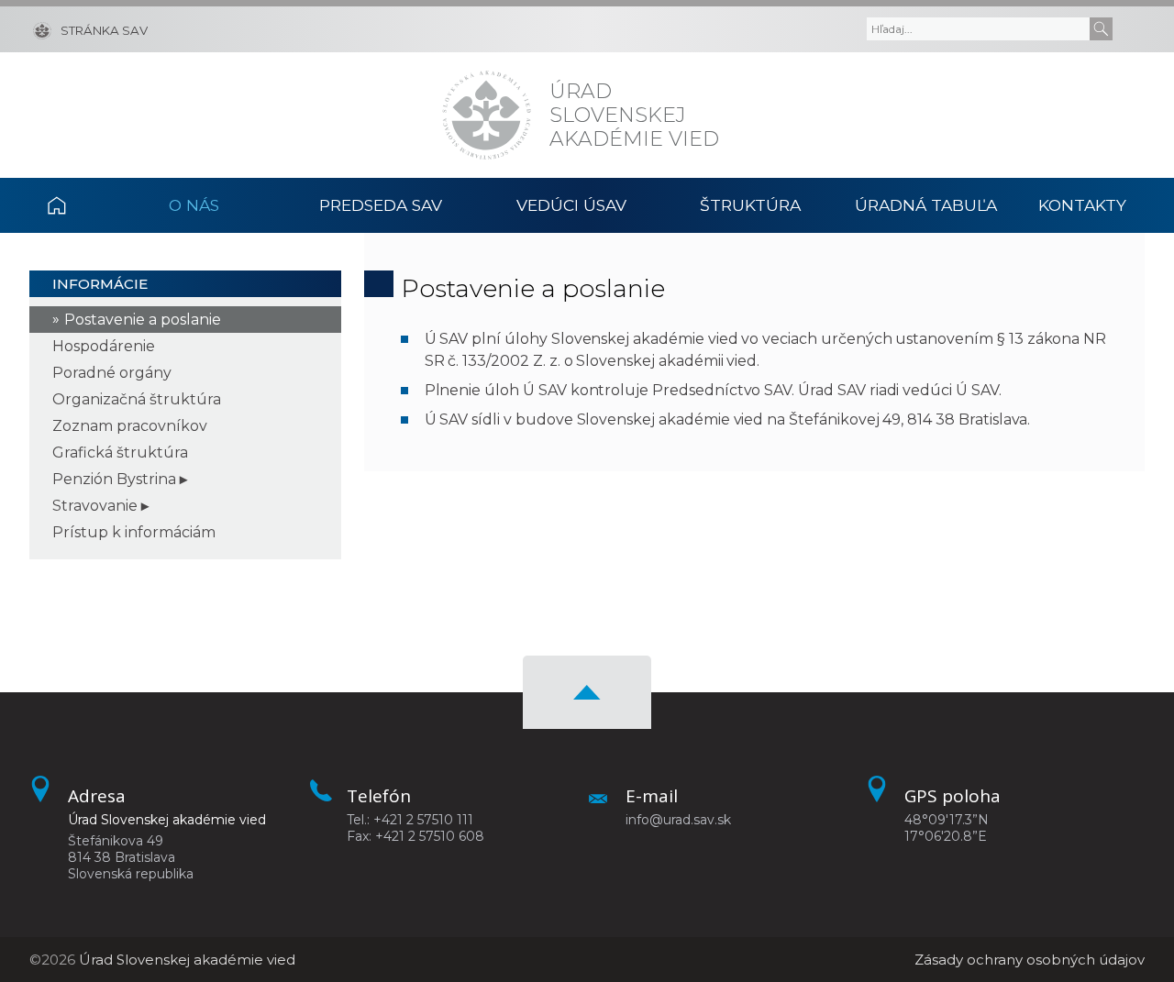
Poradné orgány (112, 372)
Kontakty (1082, 205)
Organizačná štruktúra (136, 399)
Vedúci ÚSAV (571, 205)
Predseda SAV (380, 205)
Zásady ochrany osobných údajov (1029, 959)
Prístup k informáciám (134, 532)
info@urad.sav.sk (678, 819)
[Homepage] (486, 115)
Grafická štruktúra (120, 452)
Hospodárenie (103, 346)
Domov (76, 205)
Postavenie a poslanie (142, 319)
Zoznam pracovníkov (129, 426)
